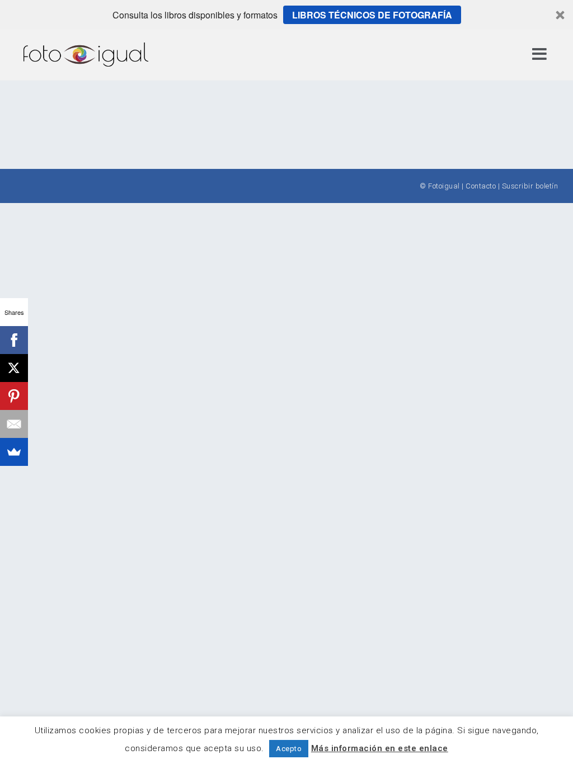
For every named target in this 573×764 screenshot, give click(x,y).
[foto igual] (86, 54)
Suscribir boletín (530, 186)
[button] (286, 15)
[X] (14, 368)
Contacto (481, 186)
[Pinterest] (14, 396)
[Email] (14, 424)
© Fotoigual (440, 186)
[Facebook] (14, 340)
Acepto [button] (289, 748)
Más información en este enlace (379, 748)
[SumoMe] (14, 452)
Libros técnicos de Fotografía (372, 14)
